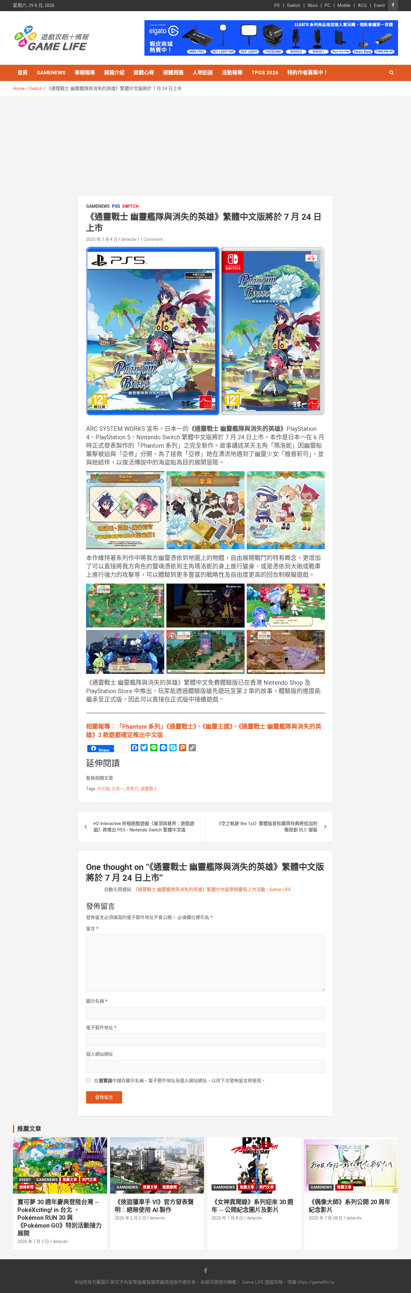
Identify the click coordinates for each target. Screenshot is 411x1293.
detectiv (129, 239)
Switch (293, 5)
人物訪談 (203, 73)
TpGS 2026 (265, 73)
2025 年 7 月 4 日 (102, 239)
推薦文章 (70, 1180)
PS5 (116, 206)
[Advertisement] (205, 142)
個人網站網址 (99, 1054)
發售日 (132, 788)
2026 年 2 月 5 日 (130, 1218)
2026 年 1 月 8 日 (227, 1218)
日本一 (118, 788)
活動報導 (232, 73)
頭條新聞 (26, 1187)
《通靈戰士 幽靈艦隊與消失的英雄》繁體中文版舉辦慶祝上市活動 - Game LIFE (212, 889)
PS (277, 5)
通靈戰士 (149, 788)
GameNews (51, 73)
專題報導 (85, 73)
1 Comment (151, 239)
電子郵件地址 (101, 1027)
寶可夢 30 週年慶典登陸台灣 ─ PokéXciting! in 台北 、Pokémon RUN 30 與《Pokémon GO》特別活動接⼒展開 (59, 1217)
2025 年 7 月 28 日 (326, 1218)
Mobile (344, 5)
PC (327, 5)
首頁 (22, 73)
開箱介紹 (114, 73)
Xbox (312, 5)
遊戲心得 (144, 73)
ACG (362, 5)
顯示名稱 (96, 1001)
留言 (92, 928)
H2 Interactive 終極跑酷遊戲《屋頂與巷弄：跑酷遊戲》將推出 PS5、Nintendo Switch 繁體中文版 (144, 827)
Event (379, 5)
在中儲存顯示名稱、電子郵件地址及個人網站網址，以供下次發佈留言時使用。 (180, 1080)
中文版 (103, 788)
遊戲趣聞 (169, 1187)
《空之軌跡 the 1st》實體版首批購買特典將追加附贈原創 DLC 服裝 (267, 827)
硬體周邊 (173, 73)
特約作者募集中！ (307, 73)
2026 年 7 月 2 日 (33, 1241)
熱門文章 (89, 1180)
